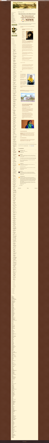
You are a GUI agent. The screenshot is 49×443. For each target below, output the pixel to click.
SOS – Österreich (13, 413)
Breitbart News (13, 310)
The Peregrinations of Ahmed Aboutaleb (14, 78)
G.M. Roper (12, 405)
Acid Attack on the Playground (14, 194)
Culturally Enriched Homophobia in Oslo (14, 162)
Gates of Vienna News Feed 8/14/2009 (14, 216)
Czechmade (21, 163)
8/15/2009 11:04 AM (22, 174)
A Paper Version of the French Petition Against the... (14, 80)
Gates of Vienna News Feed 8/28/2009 (14, 83)
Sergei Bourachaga (13, 18)
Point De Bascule (13, 390)
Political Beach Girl (13, 392)
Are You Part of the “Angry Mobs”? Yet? (14, 115)
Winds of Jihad (13, 432)
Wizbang (12, 433)
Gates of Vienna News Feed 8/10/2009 (14, 266)
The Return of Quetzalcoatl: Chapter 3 (14, 101)
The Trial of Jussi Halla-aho (14, 97)
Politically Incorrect (13, 393)
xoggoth (21, 154)
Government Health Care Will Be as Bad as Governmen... (14, 155)
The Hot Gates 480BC (13, 351)
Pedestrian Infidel (13, 387)
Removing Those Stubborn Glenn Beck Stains (14, 88)
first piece (22, 26)
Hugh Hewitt (12, 348)
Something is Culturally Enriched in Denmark (14, 113)
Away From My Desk (15, 156)
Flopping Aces (13, 335)
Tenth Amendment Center (13, 419)
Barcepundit (12, 304)
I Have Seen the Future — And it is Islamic (14, 180)
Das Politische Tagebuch (13, 394)
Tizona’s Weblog (13, 421)
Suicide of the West (13, 415)
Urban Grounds (13, 425)
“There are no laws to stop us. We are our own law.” (15, 76)
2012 (12, 40)
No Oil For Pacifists (13, 378)
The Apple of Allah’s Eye (15, 134)
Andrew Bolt (12, 309)
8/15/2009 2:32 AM (22, 152)
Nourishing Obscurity (13, 379)
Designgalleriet (25, 83)
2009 (12, 43)
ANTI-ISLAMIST (22, 176)
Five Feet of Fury (13, 334)
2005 (12, 291)
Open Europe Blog (13, 384)
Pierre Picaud (13, 21)
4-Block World (13, 297)
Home (28, 188)
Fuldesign (25, 81)
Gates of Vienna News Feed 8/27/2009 (14, 93)
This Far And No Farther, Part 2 (14, 240)
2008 (12, 288)
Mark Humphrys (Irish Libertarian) (14, 352)
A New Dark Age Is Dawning (14, 377)
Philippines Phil (13, 388)
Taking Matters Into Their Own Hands (15, 257)
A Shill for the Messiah (14, 208)
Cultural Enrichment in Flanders (15, 71)
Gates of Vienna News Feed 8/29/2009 (14, 69)
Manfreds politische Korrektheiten (14, 370)
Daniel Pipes (12, 389)
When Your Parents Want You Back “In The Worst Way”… (14, 152)
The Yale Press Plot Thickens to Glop (14, 171)
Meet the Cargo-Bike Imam (15, 260)
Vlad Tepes (12, 428)
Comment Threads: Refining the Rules (14, 269)
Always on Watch (13, 298)
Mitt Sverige (12, 375)
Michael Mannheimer (14, 20)
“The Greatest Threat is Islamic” (14, 200)
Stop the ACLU (13, 414)
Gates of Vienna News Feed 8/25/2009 (14, 111)
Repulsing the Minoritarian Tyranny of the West (14, 176)
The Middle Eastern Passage (14, 241)
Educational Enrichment (14, 148)
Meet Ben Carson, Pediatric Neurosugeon (14, 223)
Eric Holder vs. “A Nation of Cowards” (14, 251)
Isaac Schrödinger (13, 408)
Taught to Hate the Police (14, 210)
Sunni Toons (14, 54)
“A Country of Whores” (14, 188)
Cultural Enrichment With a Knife (15, 141)
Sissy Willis (12, 431)
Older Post (36, 188)
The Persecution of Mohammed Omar (15, 144)
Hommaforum (13, 350)
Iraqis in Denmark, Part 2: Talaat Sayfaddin (14, 259)
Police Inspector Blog (13, 391)
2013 (12, 39)
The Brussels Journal (13, 312)
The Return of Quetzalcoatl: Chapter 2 (14, 221)
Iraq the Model (13, 357)
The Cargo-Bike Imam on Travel (14, 226)
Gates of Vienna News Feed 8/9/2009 (14, 275)
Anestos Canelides (13, 19)
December (14, 44)
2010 (12, 42)
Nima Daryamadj (22, 79)
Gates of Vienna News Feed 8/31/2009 (14, 50)
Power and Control (13, 395)
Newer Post (19, 188)
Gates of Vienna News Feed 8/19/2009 (14, 158)
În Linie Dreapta (13, 296)
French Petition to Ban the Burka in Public (14, 95)
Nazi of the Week (14, 204)
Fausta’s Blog (13, 333)
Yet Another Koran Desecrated (14, 137)
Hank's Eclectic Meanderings (14, 346)
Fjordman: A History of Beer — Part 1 (15, 136)
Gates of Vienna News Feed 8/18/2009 (14, 169)
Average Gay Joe (13, 303)
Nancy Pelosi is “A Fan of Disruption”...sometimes (15, 212)
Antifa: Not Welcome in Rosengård (14, 133)
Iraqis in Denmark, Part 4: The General (14, 225)
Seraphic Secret (13, 409)
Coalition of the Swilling (13, 318)
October (13, 46)
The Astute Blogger (13, 302)
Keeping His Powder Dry (15, 174)
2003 (12, 293)
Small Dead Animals (13, 411)
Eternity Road (13, 330)
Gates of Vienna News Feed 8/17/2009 (14, 184)
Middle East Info (13, 373)
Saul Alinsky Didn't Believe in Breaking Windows (14, 106)
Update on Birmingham (14, 279)
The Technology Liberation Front (14, 418)
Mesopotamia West (13, 372)
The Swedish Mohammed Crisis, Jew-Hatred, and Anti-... (14, 61)
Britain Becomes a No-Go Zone (14, 172)
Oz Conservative (13, 386)
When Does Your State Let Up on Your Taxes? (14, 245)
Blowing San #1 (13, 308)
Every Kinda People (32, 26)
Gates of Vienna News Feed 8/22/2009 (14, 140)
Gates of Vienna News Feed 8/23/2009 (14, 127)
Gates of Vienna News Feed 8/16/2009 (14, 196)
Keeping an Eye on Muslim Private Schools (14, 165)
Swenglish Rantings (13, 417)
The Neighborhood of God (13, 376)
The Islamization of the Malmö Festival (26, 13)
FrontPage (12, 338)
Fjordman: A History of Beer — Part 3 (15, 53)
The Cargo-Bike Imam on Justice (14, 163)
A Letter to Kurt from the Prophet (14, 65)
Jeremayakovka (13, 358)
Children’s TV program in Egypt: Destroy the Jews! (15, 99)
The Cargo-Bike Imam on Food (14, 198)
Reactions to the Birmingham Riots (14, 231)
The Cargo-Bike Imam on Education (14, 249)
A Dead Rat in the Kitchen (14, 129)
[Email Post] (29, 145)
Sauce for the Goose (14, 207)
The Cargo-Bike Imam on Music (14, 237)
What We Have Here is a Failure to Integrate (15, 253)
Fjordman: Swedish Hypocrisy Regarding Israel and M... (14, 146)
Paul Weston (13, 13)
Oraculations (12, 385)
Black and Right (13, 307)
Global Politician (13, 343)
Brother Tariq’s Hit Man (14, 52)
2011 (12, 41)
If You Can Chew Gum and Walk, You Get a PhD (14, 190)
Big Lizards (12, 306)
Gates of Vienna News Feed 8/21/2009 (14, 150)
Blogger (25, 441)
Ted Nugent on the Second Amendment (14, 273)
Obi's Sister (12, 380)
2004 (12, 292)
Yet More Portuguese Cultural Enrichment (15, 187)
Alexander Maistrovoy (14, 22)
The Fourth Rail (13, 337)
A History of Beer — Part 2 (15, 107)
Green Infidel (12, 344)
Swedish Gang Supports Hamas (14, 72)
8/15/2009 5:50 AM (22, 161)
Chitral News (12, 316)
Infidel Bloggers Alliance (13, 354)
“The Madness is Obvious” (14, 131)
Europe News (12, 332)
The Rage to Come (14, 197)
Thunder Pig (12, 420)
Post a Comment (20, 185)
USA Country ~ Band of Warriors (14, 426)
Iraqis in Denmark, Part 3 (14, 247)
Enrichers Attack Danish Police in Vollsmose (14, 228)
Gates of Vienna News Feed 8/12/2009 (14, 243)
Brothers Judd (13, 311)
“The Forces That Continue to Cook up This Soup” (14, 56)
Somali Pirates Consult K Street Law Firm (14, 219)
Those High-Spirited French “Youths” (14, 264)
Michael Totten (13, 422)
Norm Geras (12, 341)
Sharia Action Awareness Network (14, 410)
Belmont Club (13, 305)
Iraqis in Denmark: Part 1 (14, 267)
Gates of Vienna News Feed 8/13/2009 (14, 233)
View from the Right (13, 427)
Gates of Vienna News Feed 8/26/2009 (14, 103)
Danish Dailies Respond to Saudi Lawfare (14, 67)
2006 (12, 290)
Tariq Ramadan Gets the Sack (15, 178)
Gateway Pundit (13, 339)
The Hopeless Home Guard (14, 84)
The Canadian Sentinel (13, 313)
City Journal (12, 317)
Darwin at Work (14, 276)
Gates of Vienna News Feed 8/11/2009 (14, 255)
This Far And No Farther (14, 278)
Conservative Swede (13, 319)
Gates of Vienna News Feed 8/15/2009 (14, 203)
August (13, 48)
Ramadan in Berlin (14, 128)
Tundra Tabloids (13, 423)
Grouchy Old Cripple (13, 345)
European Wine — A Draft (15, 234)
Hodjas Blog (12, 349)
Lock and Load (13, 368)
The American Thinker (13, 300)
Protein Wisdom (13, 396)
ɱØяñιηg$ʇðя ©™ (22, 150)
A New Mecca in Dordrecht (14, 160)
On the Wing (12, 382)
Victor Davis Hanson (13, 347)
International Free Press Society (14, 356)
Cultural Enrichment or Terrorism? (15, 262)
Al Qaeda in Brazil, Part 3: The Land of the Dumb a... (14, 86)
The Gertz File (13, 342)
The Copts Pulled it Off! (14, 167)
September (14, 47)
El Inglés (12, 14)
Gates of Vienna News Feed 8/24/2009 (14, 119)
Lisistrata (12, 367)
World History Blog (13, 434)
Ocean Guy (12, 381)
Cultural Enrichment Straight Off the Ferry (15, 192)
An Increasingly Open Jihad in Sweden (14, 121)
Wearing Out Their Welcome (14, 181)
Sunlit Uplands (13, 416)
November (14, 45)
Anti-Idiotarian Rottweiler (13, 301)
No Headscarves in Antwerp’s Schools (14, 123)
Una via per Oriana (13, 424)
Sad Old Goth (13, 407)
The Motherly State (14, 142)
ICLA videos (12, 353)
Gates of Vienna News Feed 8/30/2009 (14, 58)
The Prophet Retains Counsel (14, 74)
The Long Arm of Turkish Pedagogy (15, 117)
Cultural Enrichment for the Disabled (15, 236)
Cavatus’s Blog (13, 314)
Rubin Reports (13, 406)
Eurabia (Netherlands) (13, 331)
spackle (21, 171)
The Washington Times (13, 429)
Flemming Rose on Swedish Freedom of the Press (15, 63)
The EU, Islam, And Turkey (14, 271)
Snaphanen (12, 412)
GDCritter (12, 340)
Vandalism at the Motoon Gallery (14, 125)
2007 (12, 289)
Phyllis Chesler (13, 315)
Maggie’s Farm (13, 369)
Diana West (12, 430)
